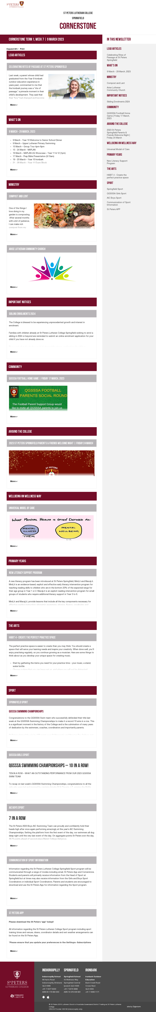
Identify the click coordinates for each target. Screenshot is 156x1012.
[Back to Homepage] (15, 4)
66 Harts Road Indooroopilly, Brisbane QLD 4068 (52, 983)
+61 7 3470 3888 (71, 989)
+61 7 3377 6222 (49, 989)
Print (22, 49)
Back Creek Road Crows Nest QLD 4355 (92, 986)
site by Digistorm (134, 1007)
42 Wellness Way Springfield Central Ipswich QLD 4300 (72, 983)
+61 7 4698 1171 (92, 992)
